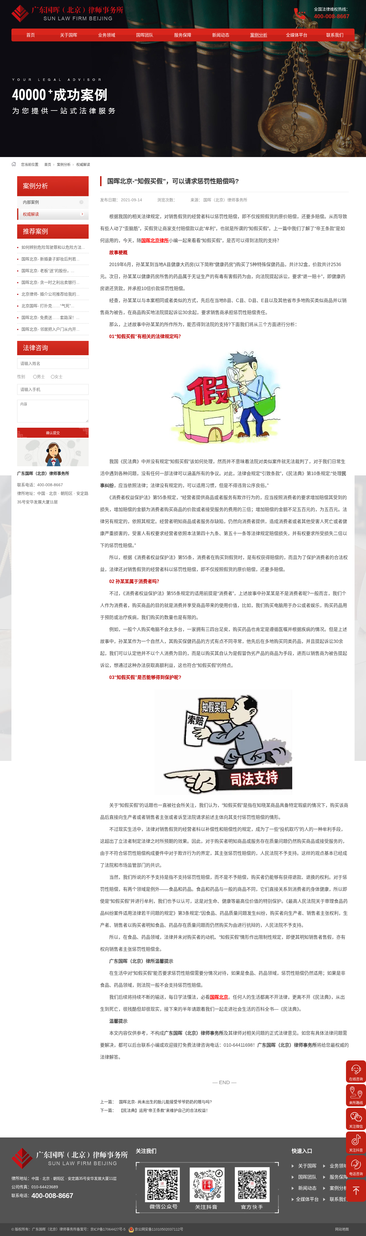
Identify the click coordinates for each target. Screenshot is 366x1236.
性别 (21, 376)
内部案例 (31, 202)
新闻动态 (220, 35)
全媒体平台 (296, 35)
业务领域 (106, 35)
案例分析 (258, 35)
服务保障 (182, 35)
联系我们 (334, 35)
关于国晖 (68, 35)
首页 (30, 35)
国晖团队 (144, 35)
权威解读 (83, 165)
